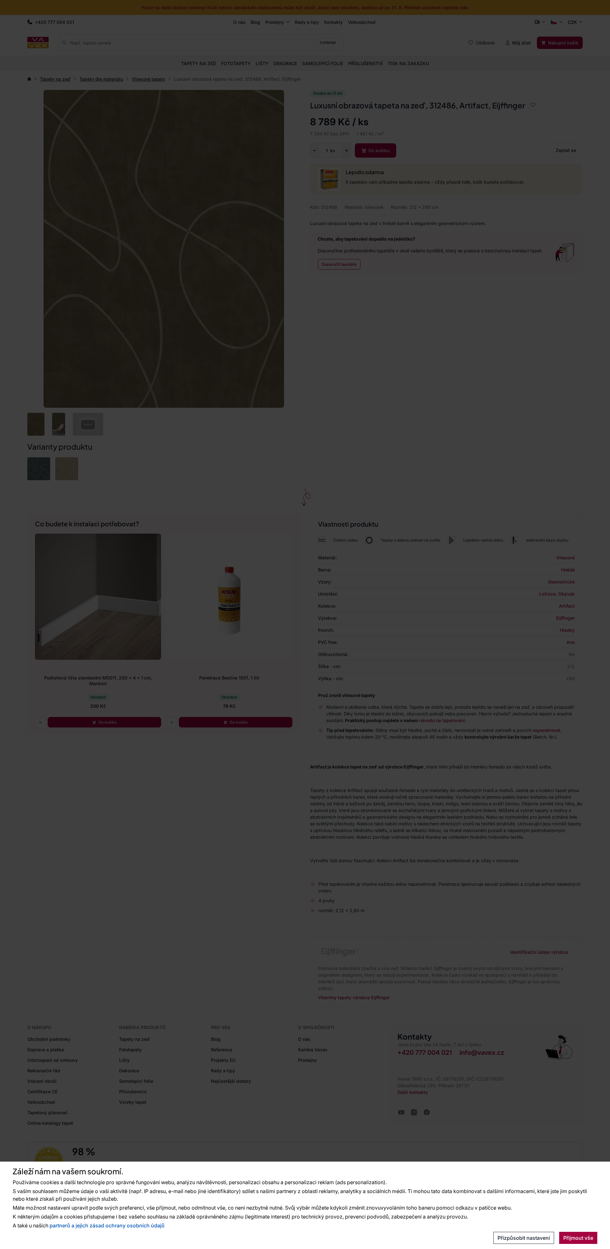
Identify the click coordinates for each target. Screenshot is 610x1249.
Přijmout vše (578, 1238)
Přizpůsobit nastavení (524, 1238)
